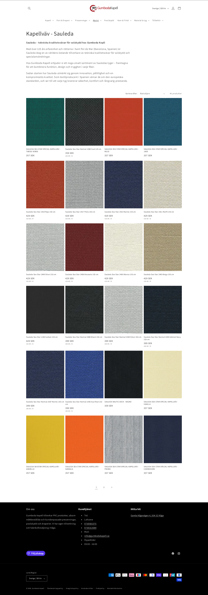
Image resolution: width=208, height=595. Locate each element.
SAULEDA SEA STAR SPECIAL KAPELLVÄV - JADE (161, 150)
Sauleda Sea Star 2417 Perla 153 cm (80, 212)
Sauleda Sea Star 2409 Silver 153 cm (41, 274)
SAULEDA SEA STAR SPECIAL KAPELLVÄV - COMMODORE (161, 468)
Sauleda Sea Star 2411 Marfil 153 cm (159, 212)
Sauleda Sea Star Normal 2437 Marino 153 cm (45, 402)
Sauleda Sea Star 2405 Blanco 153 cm (120, 274)
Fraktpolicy (100, 588)
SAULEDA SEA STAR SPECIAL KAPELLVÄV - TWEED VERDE (43, 150)
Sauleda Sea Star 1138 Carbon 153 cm (42, 337)
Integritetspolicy (72, 588)
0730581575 (90, 523)
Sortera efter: (131, 93)
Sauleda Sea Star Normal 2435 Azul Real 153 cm (83, 403)
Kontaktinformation (114, 588)
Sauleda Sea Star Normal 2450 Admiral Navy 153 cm (162, 338)
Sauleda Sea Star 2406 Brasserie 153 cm (81, 274)
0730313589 (90, 527)
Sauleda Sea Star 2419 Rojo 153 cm (40, 212)
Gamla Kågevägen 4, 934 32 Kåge (147, 515)
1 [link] (96, 487)
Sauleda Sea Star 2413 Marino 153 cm (120, 212)
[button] (29, 8)
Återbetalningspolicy (55, 588)
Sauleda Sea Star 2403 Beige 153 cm (159, 274)
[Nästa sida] (112, 487)
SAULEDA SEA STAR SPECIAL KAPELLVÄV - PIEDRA (122, 468)
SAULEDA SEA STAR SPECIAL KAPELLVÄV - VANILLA (161, 403)
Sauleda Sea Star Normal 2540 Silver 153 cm (123, 337)
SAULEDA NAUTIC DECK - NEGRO (118, 402)
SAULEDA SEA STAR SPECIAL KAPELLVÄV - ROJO (122, 150)
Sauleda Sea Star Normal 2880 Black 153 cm (83, 337)
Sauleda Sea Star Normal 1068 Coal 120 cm (83, 149)
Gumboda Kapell (38, 588)
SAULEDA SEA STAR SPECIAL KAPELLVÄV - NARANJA (82, 468)
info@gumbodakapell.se (97, 536)
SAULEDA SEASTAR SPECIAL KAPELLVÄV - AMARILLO (43, 468)
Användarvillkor (87, 588)
